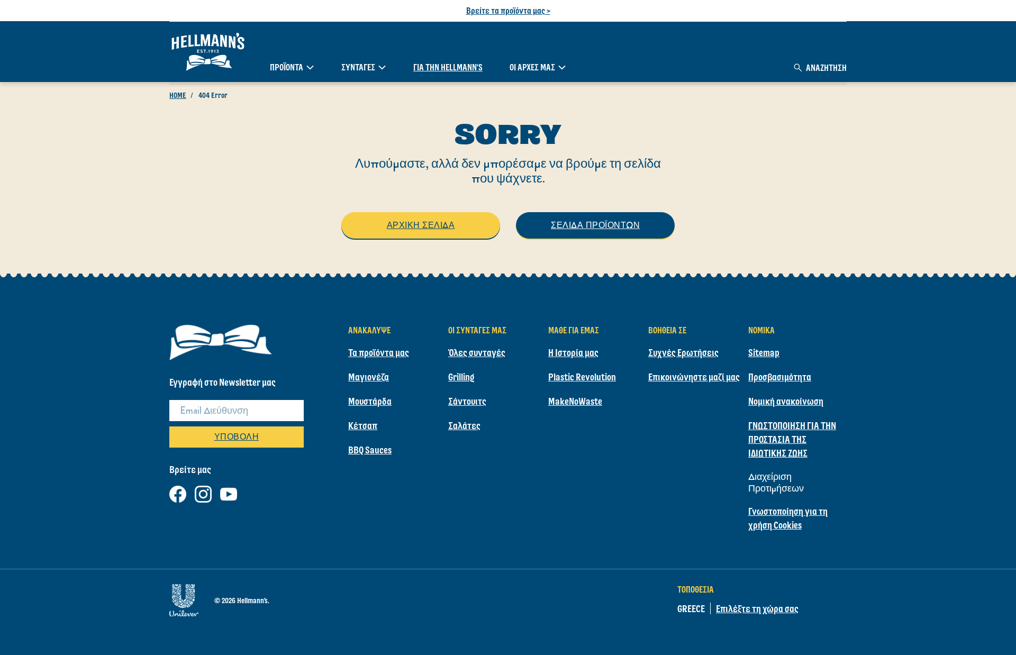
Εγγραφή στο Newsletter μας (222, 382)
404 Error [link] (213, 95)
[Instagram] (203, 492)
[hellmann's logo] (207, 52)
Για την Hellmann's (448, 67)
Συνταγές (358, 67)
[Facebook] (177, 492)
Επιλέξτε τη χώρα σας (757, 608)
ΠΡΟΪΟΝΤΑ (286, 67)
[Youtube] (228, 492)
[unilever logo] (183, 598)
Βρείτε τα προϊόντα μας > (508, 10)
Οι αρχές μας (532, 67)
